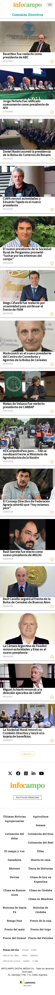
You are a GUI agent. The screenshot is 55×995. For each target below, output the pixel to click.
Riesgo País (14, 920)
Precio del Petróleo (40, 938)
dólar (25, 950)
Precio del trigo (40, 929)
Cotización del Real (40, 842)
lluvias (14, 877)
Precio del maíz (14, 929)
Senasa (40, 825)
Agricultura (40, 816)
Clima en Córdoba (40, 890)
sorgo (26, 961)
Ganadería (14, 860)
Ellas (40, 851)
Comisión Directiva (27, 14)
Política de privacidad (27, 797)
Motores (14, 868)
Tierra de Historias (40, 868)
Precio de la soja (40, 920)
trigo (24, 955)
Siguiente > (27, 754)
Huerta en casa (40, 860)
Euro (34, 950)
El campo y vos (14, 851)
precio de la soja (11, 961)
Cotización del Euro (40, 834)
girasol (34, 955)
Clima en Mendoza (40, 899)
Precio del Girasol (14, 938)
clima (35, 961)
